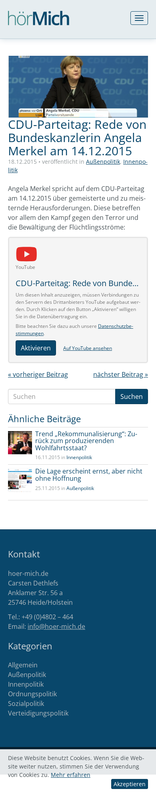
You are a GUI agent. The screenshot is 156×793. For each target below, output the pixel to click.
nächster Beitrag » (120, 374)
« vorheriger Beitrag (38, 374)
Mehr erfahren (70, 775)
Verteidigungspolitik (38, 713)
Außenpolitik (103, 161)
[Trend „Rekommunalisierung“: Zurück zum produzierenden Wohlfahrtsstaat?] (20, 443)
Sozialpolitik (26, 703)
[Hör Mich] (38, 18)
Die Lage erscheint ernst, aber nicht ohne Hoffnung (88, 475)
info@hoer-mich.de (56, 626)
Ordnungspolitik (32, 693)
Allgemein (23, 665)
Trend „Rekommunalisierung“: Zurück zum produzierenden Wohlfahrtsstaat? (86, 440)
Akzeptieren (130, 784)
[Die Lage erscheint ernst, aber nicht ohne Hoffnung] (20, 480)
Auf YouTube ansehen (87, 348)
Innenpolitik (79, 457)
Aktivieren (36, 348)
